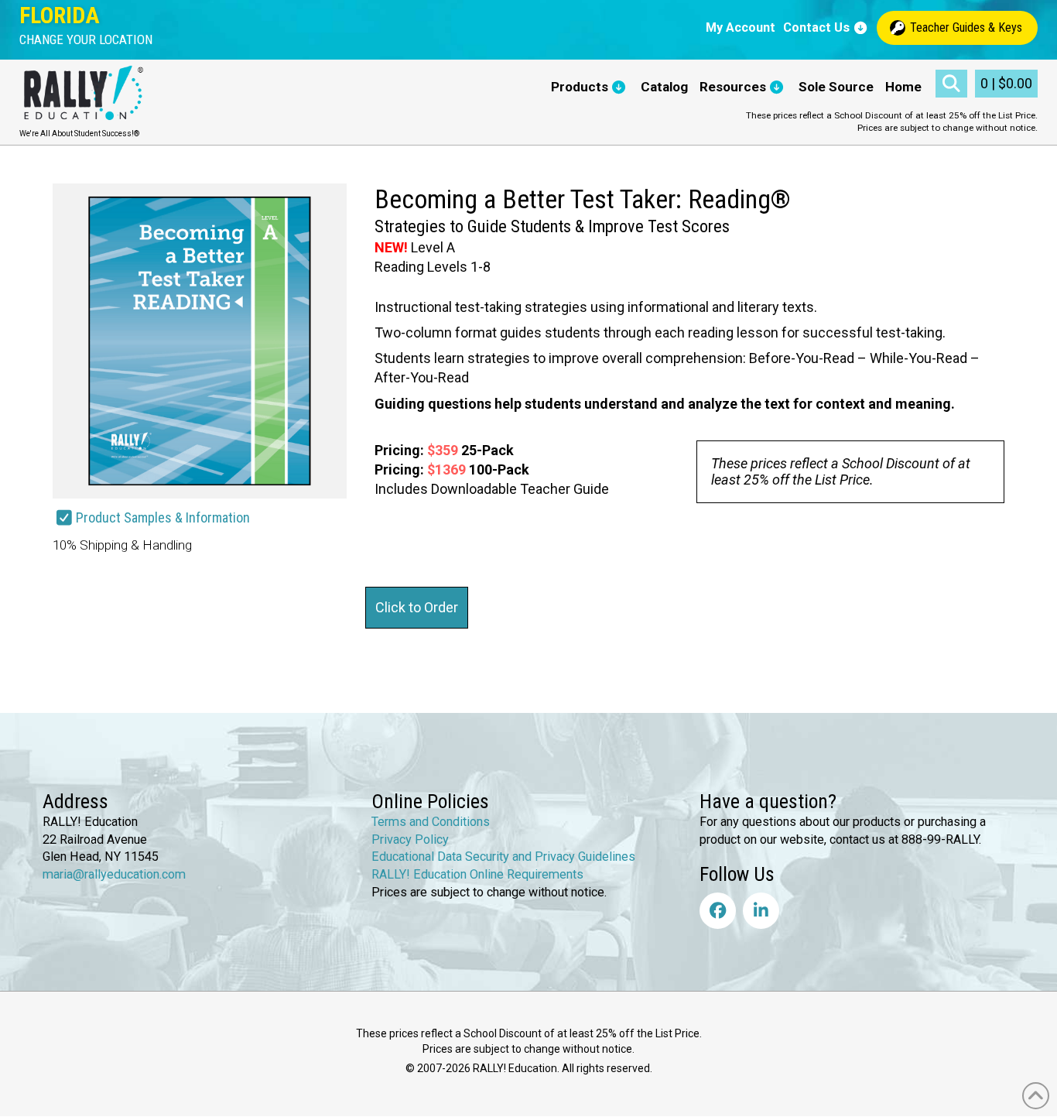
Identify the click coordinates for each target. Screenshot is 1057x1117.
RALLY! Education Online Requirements (477, 874)
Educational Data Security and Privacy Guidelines (503, 856)
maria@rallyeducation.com (114, 874)
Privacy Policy (410, 838)
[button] (85, 39)
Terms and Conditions (430, 821)
